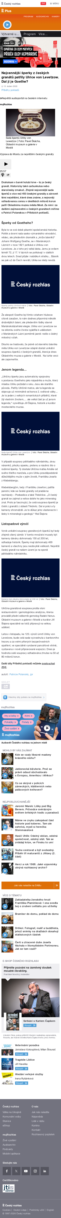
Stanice (7, 1121)
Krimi (27, 715)
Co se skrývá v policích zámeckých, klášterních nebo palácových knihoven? (33, 786)
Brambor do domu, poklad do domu (37, 913)
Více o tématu (12, 895)
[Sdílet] (8, 175)
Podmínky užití (36, 1210)
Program (28, 17)
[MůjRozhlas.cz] (6, 104)
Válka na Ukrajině (12, 1112)
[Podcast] (2, 175)
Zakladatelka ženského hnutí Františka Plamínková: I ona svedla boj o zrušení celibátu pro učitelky (36, 903)
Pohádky (8, 722)
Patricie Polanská (18, 674)
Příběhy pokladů (10, 90)
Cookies (7, 1210)
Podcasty (8, 1149)
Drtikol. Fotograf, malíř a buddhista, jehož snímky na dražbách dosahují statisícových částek (37, 931)
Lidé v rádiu (38, 1121)
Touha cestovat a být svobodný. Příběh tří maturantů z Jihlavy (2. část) (35, 853)
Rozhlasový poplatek (43, 1134)
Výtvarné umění (12, 34)
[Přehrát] (5, 164)
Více (43, 34)
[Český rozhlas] (10, 3)
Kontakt (36, 1130)
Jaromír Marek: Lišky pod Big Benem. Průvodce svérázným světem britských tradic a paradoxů (37, 809)
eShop (6, 1125)
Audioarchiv (42, 17)
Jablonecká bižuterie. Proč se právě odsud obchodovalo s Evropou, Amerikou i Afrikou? (34, 772)
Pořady (25, 722)
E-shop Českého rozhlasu (21, 961)
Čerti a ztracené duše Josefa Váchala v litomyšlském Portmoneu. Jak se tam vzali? (37, 945)
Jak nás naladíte (40, 1112)
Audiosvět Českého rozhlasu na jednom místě (24, 743)
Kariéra (35, 1125)
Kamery (56, 17)
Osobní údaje (20, 1210)
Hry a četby (10, 715)
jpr (31, 674)
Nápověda (37, 1116)
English (50, 1210)
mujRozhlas (8, 707)
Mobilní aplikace (11, 1153)
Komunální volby (12, 1116)
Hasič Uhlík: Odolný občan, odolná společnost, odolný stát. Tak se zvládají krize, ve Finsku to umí (36, 839)
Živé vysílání (10, 728)
